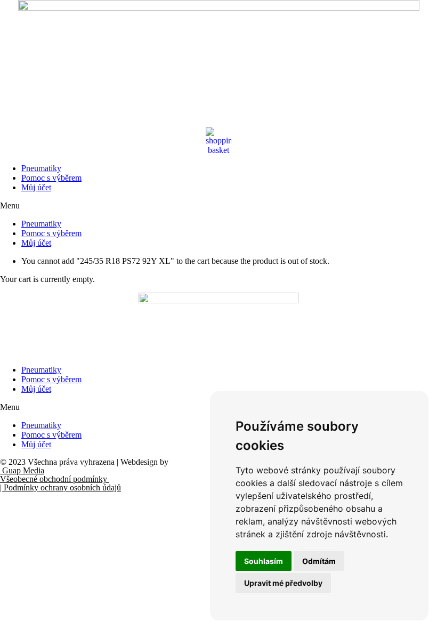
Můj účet (36, 187)
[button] (218, 206)
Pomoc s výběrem (51, 177)
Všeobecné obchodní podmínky (54, 478)
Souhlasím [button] (263, 561)
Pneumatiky (41, 168)
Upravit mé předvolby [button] (283, 582)
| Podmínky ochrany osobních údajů (60, 487)
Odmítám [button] (319, 561)
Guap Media (22, 470)
